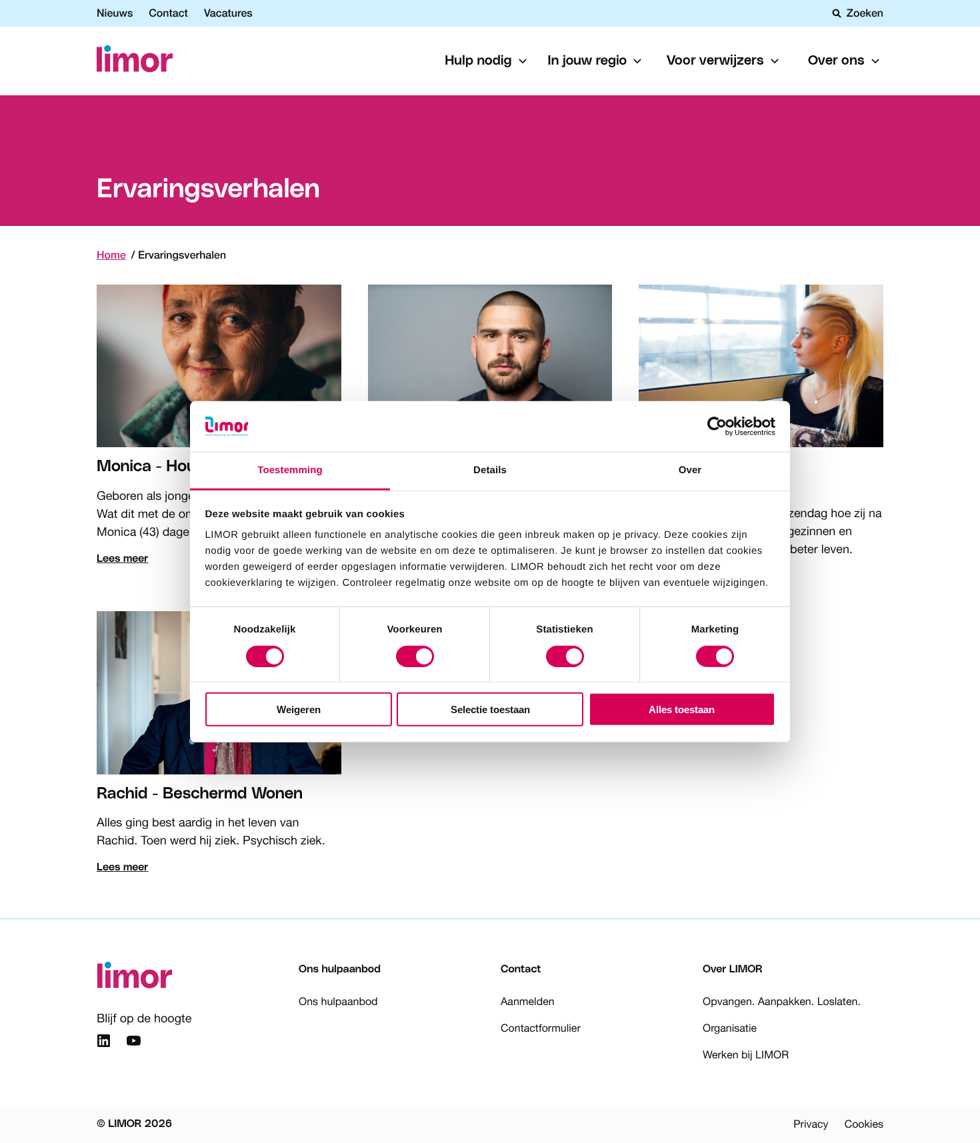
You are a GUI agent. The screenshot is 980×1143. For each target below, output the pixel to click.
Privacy (810, 1124)
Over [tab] (690, 470)
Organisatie (730, 1028)
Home (111, 255)
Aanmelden (528, 1002)
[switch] (415, 655)
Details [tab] (490, 470)
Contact (168, 13)
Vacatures (228, 13)
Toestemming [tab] (290, 470)
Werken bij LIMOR (746, 1055)
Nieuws (115, 13)
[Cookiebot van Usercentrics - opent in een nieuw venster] (717, 427)
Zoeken (865, 13)
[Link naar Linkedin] (104, 1043)
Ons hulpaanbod (338, 1002)
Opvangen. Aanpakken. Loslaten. (782, 1002)
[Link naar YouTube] (134, 1043)
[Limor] (135, 61)
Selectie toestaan (490, 709)
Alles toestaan (682, 709)
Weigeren (299, 709)
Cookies (864, 1124)
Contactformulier (541, 1028)
